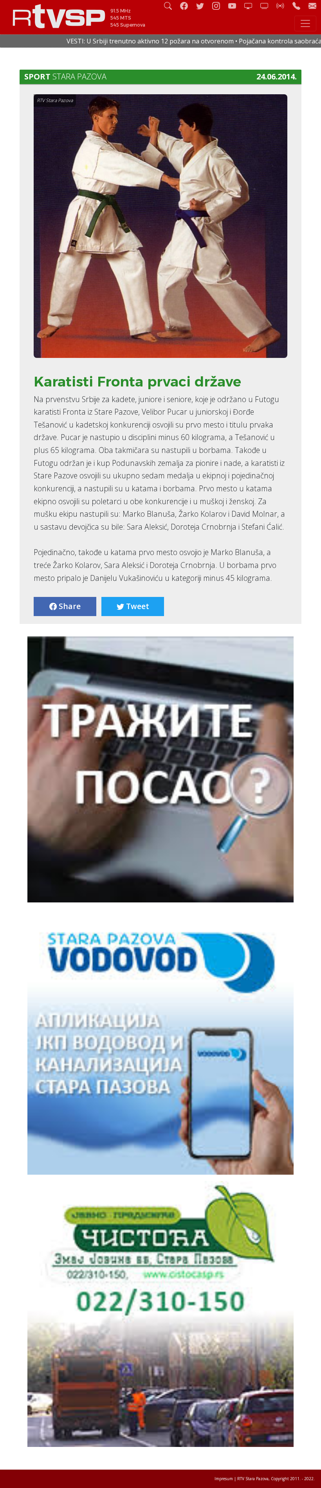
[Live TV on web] (267, 5)
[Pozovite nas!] (299, 5)
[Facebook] (187, 5)
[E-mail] (312, 5)
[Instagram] (219, 5)
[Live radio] (283, 5)
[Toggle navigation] (305, 23)
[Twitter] (203, 5)
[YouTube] (235, 5)
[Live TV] (251, 5)
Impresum (224, 1478)
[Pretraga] (171, 5)
